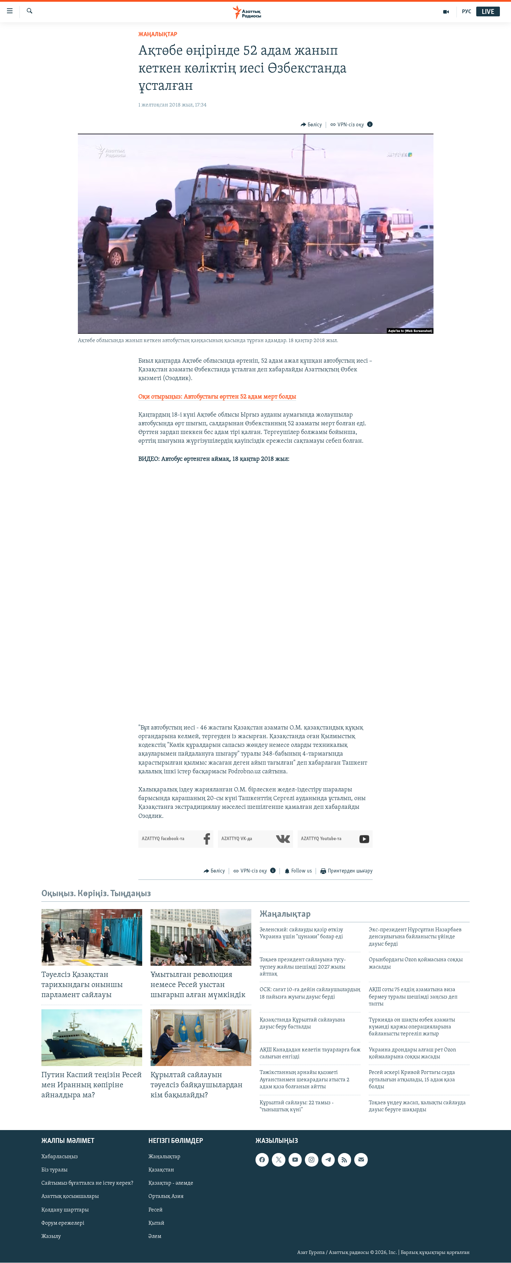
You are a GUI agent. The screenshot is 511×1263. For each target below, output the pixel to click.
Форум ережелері (62, 1223)
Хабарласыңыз (59, 1157)
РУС (466, 12)
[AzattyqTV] (446, 12)
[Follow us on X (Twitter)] (278, 1160)
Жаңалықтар (164, 1157)
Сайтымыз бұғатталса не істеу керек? (87, 1183)
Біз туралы (54, 1170)
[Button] (311, 124)
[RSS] (344, 1160)
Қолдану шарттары (65, 1210)
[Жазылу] (360, 1160)
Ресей (155, 1210)
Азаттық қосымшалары (70, 1197)
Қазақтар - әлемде (170, 1183)
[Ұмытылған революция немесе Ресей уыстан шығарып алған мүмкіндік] (201, 937)
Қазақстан (161, 1170)
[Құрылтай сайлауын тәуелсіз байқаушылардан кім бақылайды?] (201, 1037)
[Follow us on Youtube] (295, 1160)
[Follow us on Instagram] (311, 1160)
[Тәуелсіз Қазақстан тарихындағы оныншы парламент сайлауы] (91, 937)
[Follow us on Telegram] (328, 1160)
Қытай (156, 1223)
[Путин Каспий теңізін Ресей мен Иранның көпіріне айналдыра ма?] (91, 1037)
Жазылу (51, 1236)
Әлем (154, 1236)
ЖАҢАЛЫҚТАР (157, 35)
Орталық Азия (166, 1197)
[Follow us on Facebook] (262, 1160)
